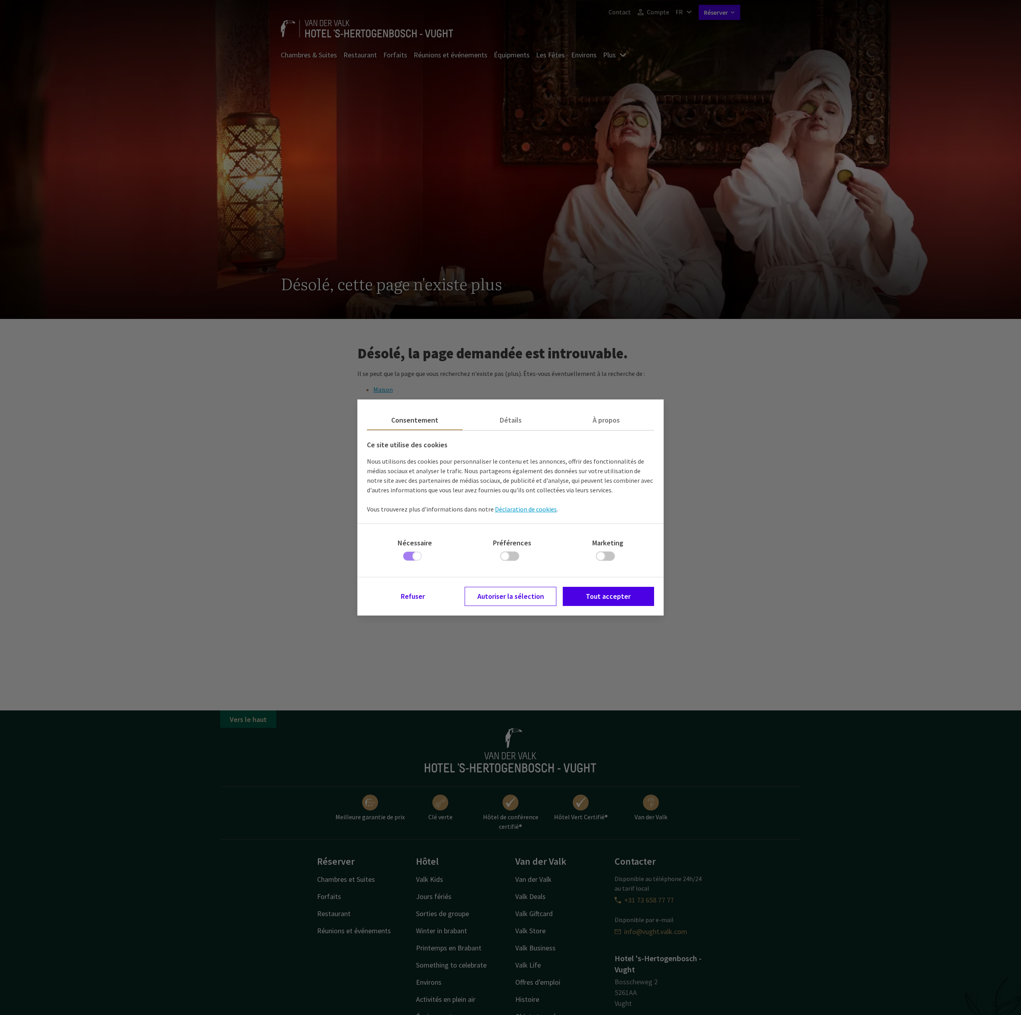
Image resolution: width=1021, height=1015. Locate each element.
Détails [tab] (511, 420)
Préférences (512, 542)
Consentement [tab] (414, 420)
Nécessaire (415, 542)
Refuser (413, 596)
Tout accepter (608, 596)
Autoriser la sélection (510, 596)
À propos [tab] (606, 420)
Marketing (607, 542)
